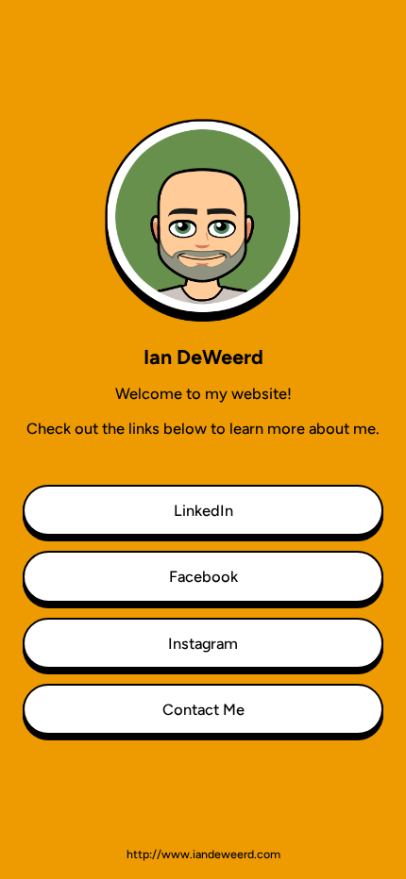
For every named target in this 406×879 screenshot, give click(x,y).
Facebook (203, 576)
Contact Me (203, 709)
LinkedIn (203, 510)
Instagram (203, 643)
